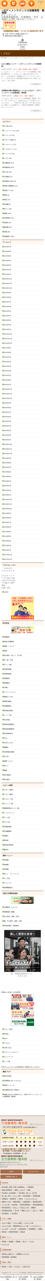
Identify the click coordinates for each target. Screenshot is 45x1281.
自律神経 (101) (9, 218)
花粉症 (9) (7, 222)
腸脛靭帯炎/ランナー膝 (11, 808)
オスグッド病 (8, 799)
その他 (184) (8, 126)
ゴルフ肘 (7, 822)
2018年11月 (8, 504)
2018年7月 (7, 522)
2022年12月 (8, 279)
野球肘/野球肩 (8, 845)
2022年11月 (8, 283)
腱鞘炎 (6, 747)
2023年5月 (7, 256)
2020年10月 (8, 398)
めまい (6, 738)
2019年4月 (7, 481)
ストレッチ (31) (9, 135)
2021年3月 (7, 375)
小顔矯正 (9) (8, 176)
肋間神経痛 (7, 674)
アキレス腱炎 (8, 794)
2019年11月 (8, 449)
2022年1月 (7, 329)
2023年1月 (7, 274)
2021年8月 (7, 352)
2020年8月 (7, 407)
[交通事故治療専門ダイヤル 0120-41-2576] (22, 981)
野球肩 (6, 840)
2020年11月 (8, 394)
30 (2, 585)
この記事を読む (36, 84)
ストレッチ (7, 883)
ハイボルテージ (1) (10, 149)
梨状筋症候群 (8, 710)
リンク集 (7, 1061)
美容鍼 (6, 869)
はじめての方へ (22, 44)
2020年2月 (7, 435)
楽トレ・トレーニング (11, 874)
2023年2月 (7, 269)
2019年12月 (8, 444)
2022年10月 (8, 288)
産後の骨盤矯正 (9, 641)
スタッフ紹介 (8, 1029)
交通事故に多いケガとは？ (13, 1080)
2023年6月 (7, 251)
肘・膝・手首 (8, 660)
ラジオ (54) (8, 158)
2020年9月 (7, 403)
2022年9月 (7, 293)
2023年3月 (7, 265)
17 (4, 580)
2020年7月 (7, 412)
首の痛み (7, 779)
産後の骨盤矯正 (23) (10, 186)
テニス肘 (7, 817)
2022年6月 (7, 306)
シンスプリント (9, 813)
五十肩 (6, 756)
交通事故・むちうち (10, 907)
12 (8, 578)
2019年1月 (7, 495)
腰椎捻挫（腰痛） (10, 912)
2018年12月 (8, 499)
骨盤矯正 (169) (9, 236)
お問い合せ (7, 1048)
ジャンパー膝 (8, 803)
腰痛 (20, 69)
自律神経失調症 (9, 752)
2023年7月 (7, 247)
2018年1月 (7, 550)
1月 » (8, 587)
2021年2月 (7, 380)
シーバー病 (7, 715)
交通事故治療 (22, 42)
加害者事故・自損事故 (11, 925)
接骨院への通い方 (8, 1254)
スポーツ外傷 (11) (10, 140)
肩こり (15, 69)
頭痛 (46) (7, 232)
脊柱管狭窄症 (8, 733)
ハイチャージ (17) (10, 144)
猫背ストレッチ (9, 1085)
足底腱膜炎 (7, 831)
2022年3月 (7, 320)
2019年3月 (7, 486)
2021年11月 (8, 338)
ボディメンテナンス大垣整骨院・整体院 (20, 1272)
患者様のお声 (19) (10, 181)
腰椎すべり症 (8, 697)
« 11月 (3, 587)
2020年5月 (7, 421)
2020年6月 (7, 417)
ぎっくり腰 (7, 664)
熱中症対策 (7, 1076)
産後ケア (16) (8, 190)
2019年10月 (8, 453)
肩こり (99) (8, 209)
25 (6, 583)
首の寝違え (7, 775)
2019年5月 (7, 476)
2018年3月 (7, 541)
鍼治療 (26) (8, 227)
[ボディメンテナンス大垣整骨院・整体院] (23, 12)
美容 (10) (7, 199)
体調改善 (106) (9, 167)
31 (4, 585)
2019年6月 (7, 472)
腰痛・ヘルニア (9, 646)
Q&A (5, 1038)
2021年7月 (7, 357)
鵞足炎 (6, 849)
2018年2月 (7, 545)
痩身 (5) (6, 195)
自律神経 (25, 69)
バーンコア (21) (9, 153)
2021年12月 (8, 334)
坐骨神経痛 (7, 669)
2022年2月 (7, 325)
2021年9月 (7, 348)
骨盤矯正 (35, 69)
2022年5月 (7, 311)
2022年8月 (7, 297)
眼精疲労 (7, 683)
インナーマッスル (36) (11, 130)
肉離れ (6, 836)
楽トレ (25, 1241)
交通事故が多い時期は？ (12, 1090)
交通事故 (16, 96)
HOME (6, 592)
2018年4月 (7, 536)
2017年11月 (8, 559)
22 (14, 580)
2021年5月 (7, 366)
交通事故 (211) (9, 163)
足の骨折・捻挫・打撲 (11, 916)
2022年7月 (7, 302)
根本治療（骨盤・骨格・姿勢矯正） (13, 1187)
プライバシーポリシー (11, 1052)
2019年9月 (7, 458)
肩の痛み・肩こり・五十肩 (13, 655)
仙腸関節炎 (7, 706)
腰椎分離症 (7, 701)
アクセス (22, 49)
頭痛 (30, 69)
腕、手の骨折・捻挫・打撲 (13, 921)
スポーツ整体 (8, 790)
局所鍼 (6, 860)
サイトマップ (8, 1057)
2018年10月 (8, 509)
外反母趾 (7, 720)
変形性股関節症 (9, 724)
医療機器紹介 (8, 887)
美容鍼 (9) (7, 204)
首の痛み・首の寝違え (9, 1193)
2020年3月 (7, 430)
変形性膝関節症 (9, 729)
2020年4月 (7, 426)
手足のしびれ (8, 742)
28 (12, 583)
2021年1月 (7, 384)
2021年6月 (7, 361)
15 (14, 578)
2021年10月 (8, 343)
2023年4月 (7, 260)
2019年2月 (7, 490)
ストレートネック (10, 692)
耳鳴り (6, 687)
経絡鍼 (6, 864)
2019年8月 (7, 463)
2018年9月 (7, 513)
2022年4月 (7, 316)
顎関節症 (7, 678)
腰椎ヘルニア (8, 761)
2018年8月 (7, 518)
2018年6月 (7, 527)
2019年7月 (7, 467)
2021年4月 (7, 371)
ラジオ (32, 1241)
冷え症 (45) (8, 172)
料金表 (22, 47)
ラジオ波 (7, 878)
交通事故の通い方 (11, 1176)
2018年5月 (7, 531)
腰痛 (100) (7, 213)
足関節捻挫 (7, 826)
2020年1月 (7, 440)
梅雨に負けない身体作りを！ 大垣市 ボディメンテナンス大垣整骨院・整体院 (22, 1095)
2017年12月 (8, 555)
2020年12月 (8, 389)
